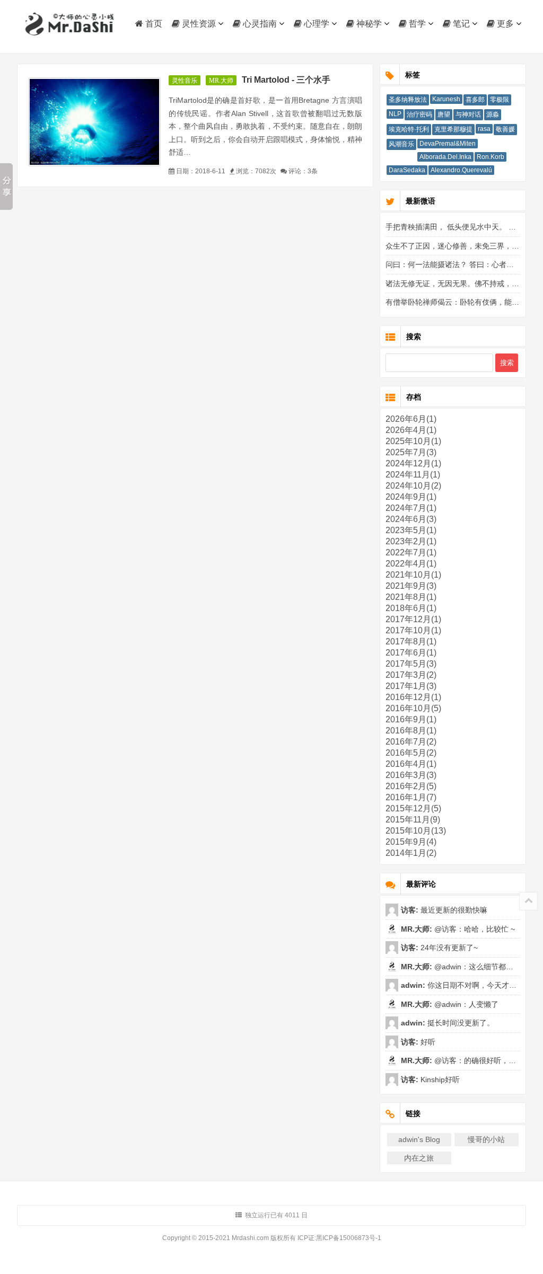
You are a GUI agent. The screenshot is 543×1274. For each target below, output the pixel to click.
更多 (504, 23)
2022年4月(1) (411, 563)
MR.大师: (416, 929)
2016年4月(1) (411, 763)
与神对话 (468, 114)
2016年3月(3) (411, 775)
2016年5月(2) (411, 752)
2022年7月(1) (411, 552)
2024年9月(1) (411, 496)
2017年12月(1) (413, 619)
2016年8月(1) (411, 730)
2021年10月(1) (413, 574)
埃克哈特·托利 (409, 129)
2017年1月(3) (411, 686)
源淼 (492, 114)
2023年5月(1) (411, 530)
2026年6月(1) (411, 418)
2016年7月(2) (411, 741)
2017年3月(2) (411, 674)
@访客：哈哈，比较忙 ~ (473, 929)
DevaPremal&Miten (447, 143)
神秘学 (368, 23)
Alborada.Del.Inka (445, 157)
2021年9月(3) (411, 585)
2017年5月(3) (411, 663)
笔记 (460, 23)
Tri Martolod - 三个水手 (286, 79)
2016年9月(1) (411, 719)
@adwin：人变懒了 (465, 1004)
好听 (426, 1042)
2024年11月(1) (413, 474)
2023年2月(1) (411, 541)
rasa (484, 128)
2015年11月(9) (413, 819)
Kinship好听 (439, 1079)
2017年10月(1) (413, 630)
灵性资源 (198, 23)
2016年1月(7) (411, 797)
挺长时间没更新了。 (459, 1023)
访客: (409, 910)
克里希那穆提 (453, 129)
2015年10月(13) (416, 830)
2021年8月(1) (411, 596)
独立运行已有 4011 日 (276, 1215)
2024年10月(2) (413, 485)
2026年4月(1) (411, 430)
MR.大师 (221, 80)
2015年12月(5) (413, 808)
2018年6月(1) (411, 608)
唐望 (443, 114)
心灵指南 (259, 23)
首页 (152, 23)
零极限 (499, 99)
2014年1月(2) (411, 852)
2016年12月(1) (413, 697)
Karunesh (446, 99)
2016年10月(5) (413, 708)
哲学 (416, 23)
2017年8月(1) (411, 641)
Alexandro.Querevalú (461, 170)
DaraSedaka (407, 170)
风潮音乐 (401, 144)
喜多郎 (475, 99)
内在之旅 (419, 1158)
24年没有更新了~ (448, 947)
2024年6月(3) (411, 519)
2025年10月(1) (413, 441)
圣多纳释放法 (408, 99)
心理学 (315, 23)
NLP (395, 114)
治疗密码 (419, 114)
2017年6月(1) (411, 652)
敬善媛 (505, 129)
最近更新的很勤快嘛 (452, 910)
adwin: (413, 985)
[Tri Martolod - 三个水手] (94, 121)
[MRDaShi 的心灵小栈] (70, 24)
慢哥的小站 (486, 1139)
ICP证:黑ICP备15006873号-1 (339, 1238)
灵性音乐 (184, 80)
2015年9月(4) (411, 841)
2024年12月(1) (413, 463)
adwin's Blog (419, 1139)
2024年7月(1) (411, 507)
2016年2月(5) (411, 786)
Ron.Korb (490, 157)
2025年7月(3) (411, 452)
